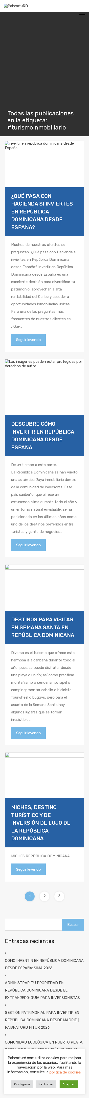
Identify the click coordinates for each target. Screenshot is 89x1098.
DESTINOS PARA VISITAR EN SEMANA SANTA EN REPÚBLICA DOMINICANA (42, 627)
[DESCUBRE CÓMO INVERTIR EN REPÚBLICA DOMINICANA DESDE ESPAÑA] (44, 387)
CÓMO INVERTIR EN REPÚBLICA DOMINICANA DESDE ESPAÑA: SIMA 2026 (44, 964)
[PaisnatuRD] (16, 6)
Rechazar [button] (46, 1084)
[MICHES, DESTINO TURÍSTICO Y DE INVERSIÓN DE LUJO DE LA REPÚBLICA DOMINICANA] (44, 776)
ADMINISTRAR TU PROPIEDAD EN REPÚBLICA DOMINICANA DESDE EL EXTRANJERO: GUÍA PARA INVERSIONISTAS (42, 990)
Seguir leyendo (28, 340)
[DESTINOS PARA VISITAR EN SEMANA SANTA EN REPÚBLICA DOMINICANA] (44, 588)
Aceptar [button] (69, 1084)
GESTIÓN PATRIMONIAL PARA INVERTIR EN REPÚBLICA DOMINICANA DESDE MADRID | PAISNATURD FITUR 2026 (42, 1020)
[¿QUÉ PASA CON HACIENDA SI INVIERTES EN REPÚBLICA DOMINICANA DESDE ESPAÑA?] (44, 164)
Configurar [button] (22, 1084)
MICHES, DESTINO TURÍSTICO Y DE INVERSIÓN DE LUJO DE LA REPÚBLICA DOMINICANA (40, 822)
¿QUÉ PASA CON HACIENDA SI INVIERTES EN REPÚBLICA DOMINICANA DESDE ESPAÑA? (42, 211)
